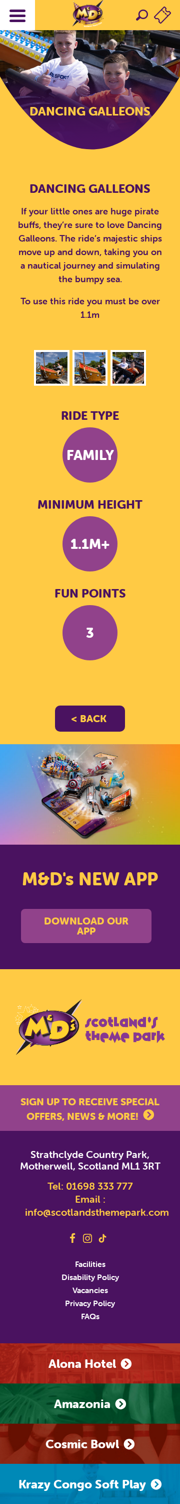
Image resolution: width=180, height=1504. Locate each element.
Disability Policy (90, 1277)
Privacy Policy (90, 1303)
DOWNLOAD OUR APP (86, 925)
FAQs (90, 1316)
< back (88, 718)
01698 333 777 (99, 1186)
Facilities (90, 1264)
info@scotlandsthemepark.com (97, 1212)
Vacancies (90, 1290)
